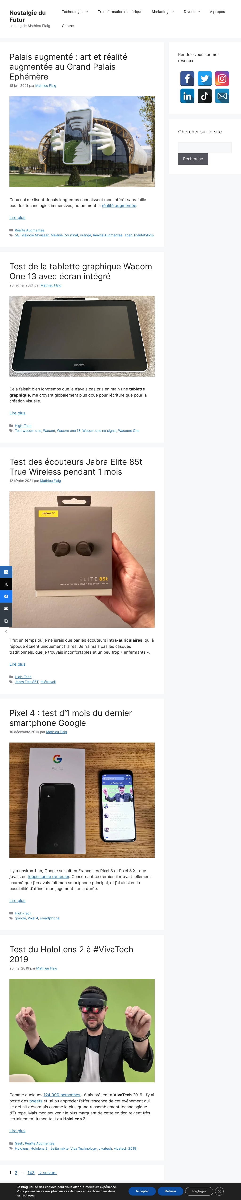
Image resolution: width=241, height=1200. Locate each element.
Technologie (72, 11)
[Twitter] (204, 78)
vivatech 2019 (125, 1148)
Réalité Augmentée (29, 230)
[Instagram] (222, 78)
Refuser (170, 1191)
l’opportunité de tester (48, 876)
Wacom (49, 431)
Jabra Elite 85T (27, 682)
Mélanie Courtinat (64, 235)
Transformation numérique (120, 11)
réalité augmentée (119, 205)
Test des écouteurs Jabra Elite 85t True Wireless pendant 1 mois (75, 467)
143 (31, 1172)
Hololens (22, 1148)
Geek (19, 1143)
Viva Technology (83, 1148)
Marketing (160, 11)
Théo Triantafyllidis (139, 235)
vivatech (105, 1148)
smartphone (49, 918)
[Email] (222, 95)
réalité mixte (58, 1148)
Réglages (199, 1191)
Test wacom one (28, 431)
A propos (217, 11)
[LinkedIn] (187, 95)
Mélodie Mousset (35, 235)
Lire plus (17, 217)
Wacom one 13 (68, 431)
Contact (68, 26)
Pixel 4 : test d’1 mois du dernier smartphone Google (70, 718)
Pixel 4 (33, 918)
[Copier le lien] (6, 621)
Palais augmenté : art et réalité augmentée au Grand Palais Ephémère (68, 66)
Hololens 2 (39, 1148)
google (20, 918)
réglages (28, 1195)
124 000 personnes (62, 1095)
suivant (47, 1172)
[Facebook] (187, 78)
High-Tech (23, 426)
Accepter (142, 1191)
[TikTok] (204, 95)
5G (17, 235)
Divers (189, 11)
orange (85, 235)
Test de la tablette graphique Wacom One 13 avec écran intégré (80, 271)
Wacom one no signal (99, 431)
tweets (35, 1101)
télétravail (48, 682)
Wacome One (128, 431)
